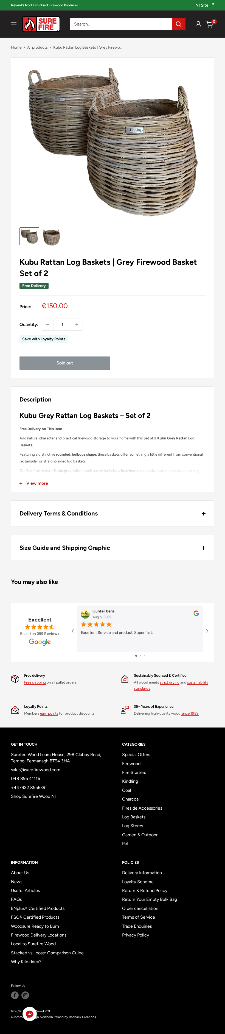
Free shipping (35, 682)
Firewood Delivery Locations (38, 935)
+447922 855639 (28, 787)
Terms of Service (138, 917)
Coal (126, 790)
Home (16, 47)
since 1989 (190, 713)
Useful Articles (25, 890)
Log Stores (132, 825)
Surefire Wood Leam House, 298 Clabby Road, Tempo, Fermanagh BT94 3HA (56, 757)
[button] (29, 1015)
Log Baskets (133, 817)
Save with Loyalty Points (44, 339)
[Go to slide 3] (144, 655)
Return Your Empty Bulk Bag (149, 899)
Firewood (131, 763)
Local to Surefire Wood (33, 943)
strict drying (169, 682)
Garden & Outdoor (140, 834)
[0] (209, 24)
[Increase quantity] (77, 324)
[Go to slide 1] (136, 656)
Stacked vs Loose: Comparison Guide (47, 952)
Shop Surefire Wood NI (33, 796)
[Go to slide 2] (140, 655)
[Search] (178, 24)
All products (37, 47)
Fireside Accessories (142, 808)
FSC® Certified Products (35, 917)
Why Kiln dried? (26, 961)
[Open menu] (13, 24)
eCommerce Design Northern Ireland (37, 1017)
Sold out (65, 363)
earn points (49, 713)
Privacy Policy (135, 935)
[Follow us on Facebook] (15, 995)
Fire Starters (134, 772)
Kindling (130, 781)
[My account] (198, 24)
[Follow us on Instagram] (25, 995)
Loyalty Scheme (138, 881)
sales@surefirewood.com (35, 769)
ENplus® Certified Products (37, 908)
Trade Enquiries (137, 926)
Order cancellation (140, 908)
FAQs (16, 899)
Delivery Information (142, 872)
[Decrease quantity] (48, 324)
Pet (125, 843)
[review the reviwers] (196, 614)
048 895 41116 (25, 778)
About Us (20, 872)
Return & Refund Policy (144, 890)
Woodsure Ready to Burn (35, 926)
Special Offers (136, 754)
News (16, 881)
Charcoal (131, 799)
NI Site (202, 5)
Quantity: (28, 324)
